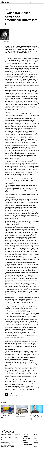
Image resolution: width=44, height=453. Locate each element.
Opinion (35, 440)
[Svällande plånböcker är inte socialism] (7, 409)
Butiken (24, 440)
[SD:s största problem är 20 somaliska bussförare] (36, 409)
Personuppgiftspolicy (27, 444)
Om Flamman (26, 436)
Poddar (35, 446)
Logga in (30, 2)
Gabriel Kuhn (22, 416)
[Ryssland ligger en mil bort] (22, 409)
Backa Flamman (26, 438)
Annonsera (25, 442)
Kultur (35, 438)
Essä (35, 436)
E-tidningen (25, 434)
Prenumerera (36, 2)
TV (34, 444)
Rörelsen (36, 442)
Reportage (17, 416)
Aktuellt (35, 434)
